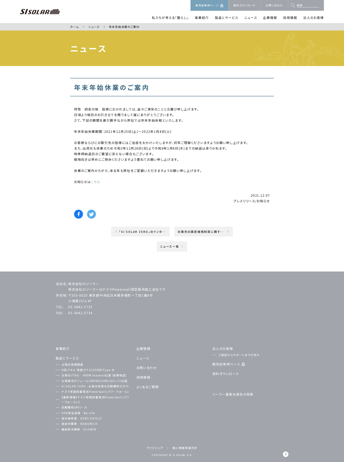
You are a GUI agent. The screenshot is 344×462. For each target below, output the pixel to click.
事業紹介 (202, 17)
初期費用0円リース (74, 407)
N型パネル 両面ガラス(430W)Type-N (88, 370)
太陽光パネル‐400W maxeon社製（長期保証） (94, 375)
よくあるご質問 (147, 386)
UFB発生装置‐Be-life (78, 413)
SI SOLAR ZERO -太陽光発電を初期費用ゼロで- (96, 386)
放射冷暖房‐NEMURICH (80, 424)
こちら (95, 181)
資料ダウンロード (244, 5)
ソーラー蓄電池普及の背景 (232, 394)
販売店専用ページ (207, 5)
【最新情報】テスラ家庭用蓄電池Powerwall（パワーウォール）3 (95, 399)
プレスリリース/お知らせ (251, 200)
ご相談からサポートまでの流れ (239, 355)
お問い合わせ (274, 5)
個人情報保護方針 (184, 448)
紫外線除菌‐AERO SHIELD (82, 418)
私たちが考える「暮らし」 (170, 17)
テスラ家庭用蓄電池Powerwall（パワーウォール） (95, 392)
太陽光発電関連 (72, 364)
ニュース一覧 (169, 246)
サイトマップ (155, 448)
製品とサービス (226, 17)
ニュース (250, 17)
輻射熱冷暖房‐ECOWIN (79, 429)
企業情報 (270, 17)
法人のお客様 (313, 17)
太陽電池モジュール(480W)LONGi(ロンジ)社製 (95, 381)
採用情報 (290, 17)
